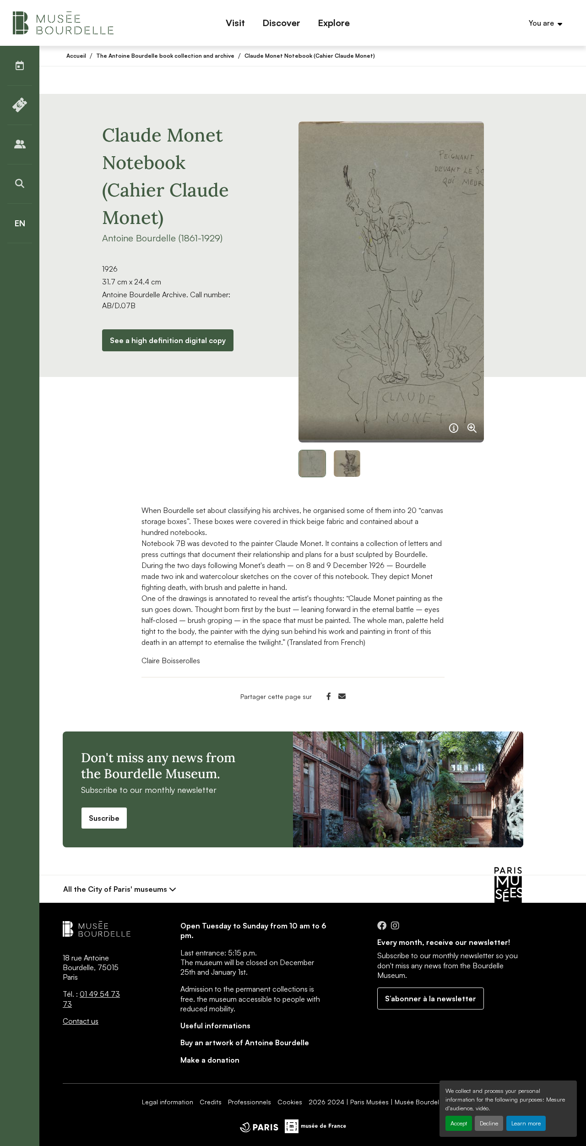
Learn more (526, 1123)
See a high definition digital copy (168, 340)
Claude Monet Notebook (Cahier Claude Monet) (309, 55)
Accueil (76, 55)
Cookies (289, 1102)
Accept (458, 1123)
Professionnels (249, 1102)
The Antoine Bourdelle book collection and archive (165, 55)
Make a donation (209, 1059)
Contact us (80, 1021)
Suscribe (104, 818)
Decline (489, 1123)
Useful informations (215, 1025)
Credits (211, 1102)
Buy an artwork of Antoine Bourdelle (244, 1042)
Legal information (167, 1102)
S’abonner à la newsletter (430, 998)
